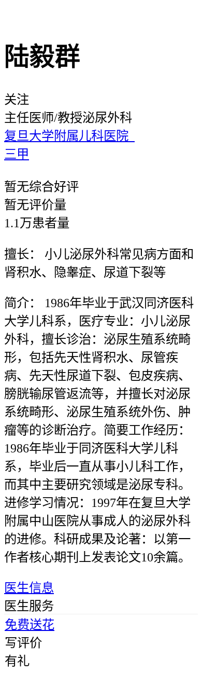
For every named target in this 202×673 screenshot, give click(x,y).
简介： (22, 303)
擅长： (22, 254)
